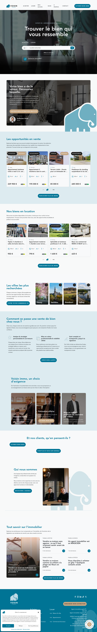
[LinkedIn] (80, 597)
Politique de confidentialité (16, 629)
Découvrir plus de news (53, 578)
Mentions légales (26, 629)
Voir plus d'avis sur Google (48, 451)
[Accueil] (12, 6)
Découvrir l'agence (23, 491)
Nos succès (40, 6)
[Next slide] (53, 190)
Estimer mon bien (82, 6)
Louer (33, 6)
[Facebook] (75, 597)
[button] (38, 612)
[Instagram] (78, 597)
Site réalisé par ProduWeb (79, 623)
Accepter (8, 626)
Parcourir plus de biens (48, 196)
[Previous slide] (44, 190)
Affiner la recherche (48, 52)
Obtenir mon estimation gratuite (24, 111)
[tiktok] (83, 597)
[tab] (47, 190)
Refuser (21, 626)
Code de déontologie (81, 622)
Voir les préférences (33, 626)
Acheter (26, 6)
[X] (86, 597)
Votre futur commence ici (18, 303)
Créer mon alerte (48, 360)
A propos (56, 6)
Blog (49, 6)
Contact (65, 6)
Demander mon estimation (74, 604)
